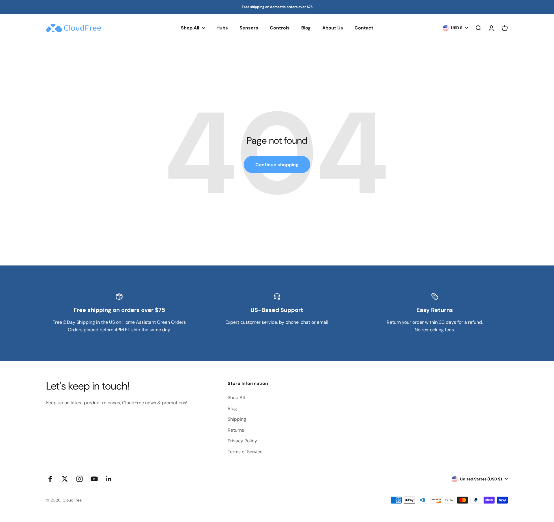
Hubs (222, 28)
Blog (306, 28)
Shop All (190, 28)
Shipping (237, 419)
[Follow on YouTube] (94, 479)
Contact (364, 28)
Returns (236, 430)
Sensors (248, 28)
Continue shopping (277, 165)
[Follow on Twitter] (65, 479)
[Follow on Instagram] (79, 479)
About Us (332, 28)
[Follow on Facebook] (50, 479)
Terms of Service (245, 452)
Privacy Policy (242, 441)
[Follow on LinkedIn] (109, 479)
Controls (280, 28)
